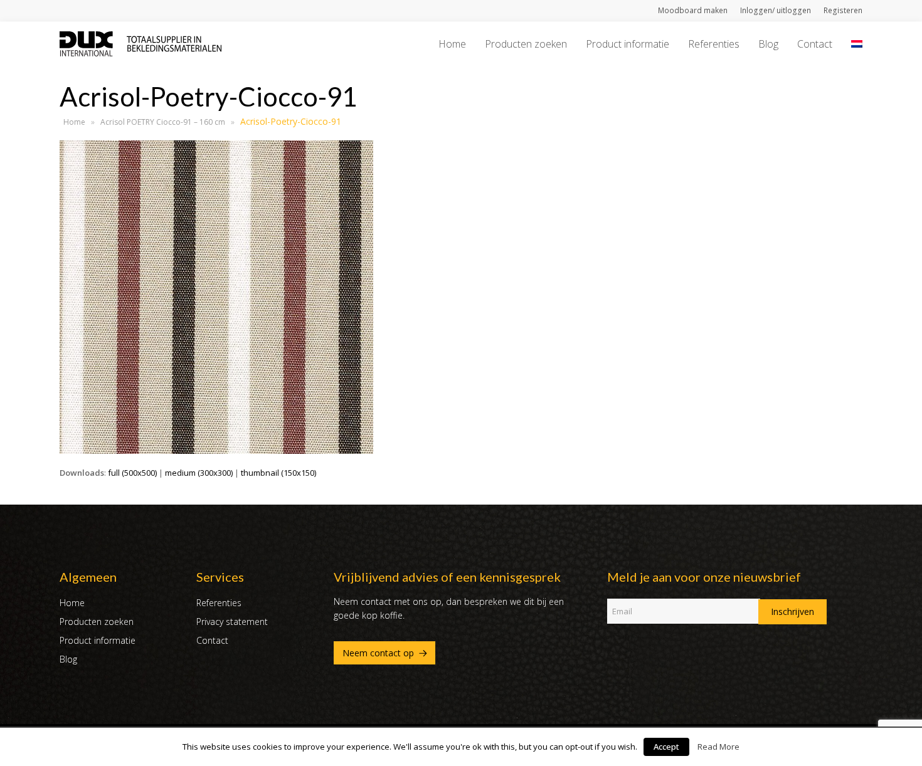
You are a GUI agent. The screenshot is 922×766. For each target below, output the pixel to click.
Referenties (218, 603)
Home (74, 122)
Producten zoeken (97, 621)
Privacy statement (232, 621)
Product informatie (97, 640)
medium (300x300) (199, 472)
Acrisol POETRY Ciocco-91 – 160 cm (162, 122)
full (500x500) (132, 472)
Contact (212, 640)
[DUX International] (140, 42)
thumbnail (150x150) (278, 472)
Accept (666, 746)
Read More (718, 746)
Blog (68, 659)
